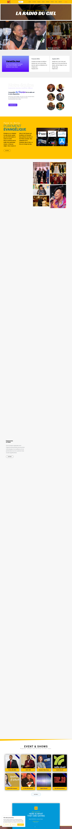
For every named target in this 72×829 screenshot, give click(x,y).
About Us (60, 1)
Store (56, 1)
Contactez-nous (13, 104)
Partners (52, 1)
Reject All (13, 824)
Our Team (34, 1)
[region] (13, 821)
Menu (20, 1)
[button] (21, 48)
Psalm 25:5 (55, 68)
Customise (7, 824)
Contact (43, 1)
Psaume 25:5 (35, 68)
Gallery (30, 1)
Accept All (20, 824)
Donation (47, 1)
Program (38, 1)
